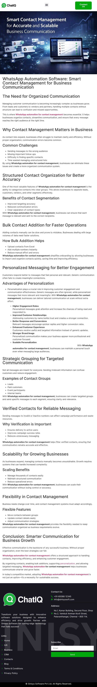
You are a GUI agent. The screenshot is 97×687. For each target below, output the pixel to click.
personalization (67, 563)
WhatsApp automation (34, 566)
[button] (47, 5)
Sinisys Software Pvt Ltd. (40, 683)
